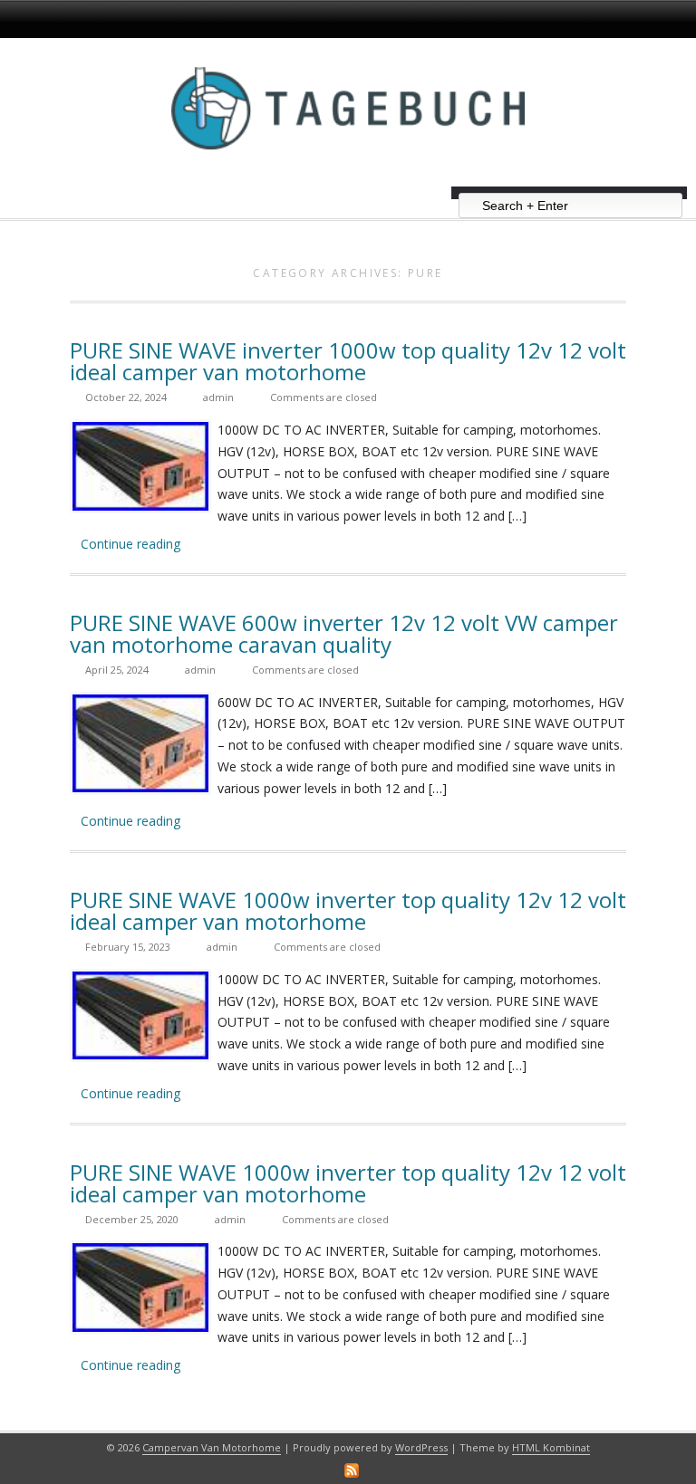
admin (218, 397)
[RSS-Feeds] (351, 1470)
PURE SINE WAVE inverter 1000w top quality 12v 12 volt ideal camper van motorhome (348, 361)
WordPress (421, 1447)
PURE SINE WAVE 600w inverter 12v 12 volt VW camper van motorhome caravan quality (344, 633)
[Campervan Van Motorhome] (348, 179)
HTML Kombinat (551, 1447)
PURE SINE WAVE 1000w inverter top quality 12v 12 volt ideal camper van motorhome (348, 910)
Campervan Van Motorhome (211, 1447)
